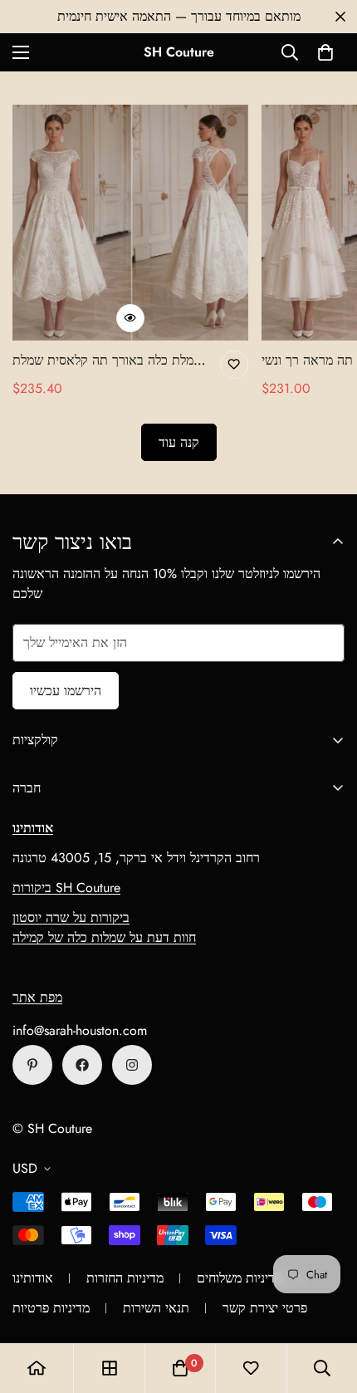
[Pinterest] (32, 1065)
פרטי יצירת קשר (265, 1307)
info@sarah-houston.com (79, 1030)
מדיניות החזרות (125, 1278)
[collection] (109, 1368)
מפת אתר (37, 997)
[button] (325, 52)
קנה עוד (179, 442)
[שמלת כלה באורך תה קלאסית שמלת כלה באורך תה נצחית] (130, 223)
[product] (36, 1368)
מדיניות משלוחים (239, 1278)
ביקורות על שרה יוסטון (71, 917)
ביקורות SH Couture (66, 887)
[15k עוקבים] (82, 1065)
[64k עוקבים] (132, 1065)
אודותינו (32, 1278)
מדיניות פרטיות (51, 1307)
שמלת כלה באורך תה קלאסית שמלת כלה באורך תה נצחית (107, 360)
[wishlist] (250, 1368)
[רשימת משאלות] (234, 365)
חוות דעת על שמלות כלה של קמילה (104, 937)
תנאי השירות (156, 1307)
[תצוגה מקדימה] (130, 318)
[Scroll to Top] (327, 1305)
